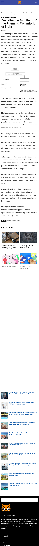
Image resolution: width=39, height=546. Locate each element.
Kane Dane (3, 30)
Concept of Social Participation (25, 267)
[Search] (36, 2)
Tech (3, 542)
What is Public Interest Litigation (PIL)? (27, 246)
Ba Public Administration (13, 220)
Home (2, 12)
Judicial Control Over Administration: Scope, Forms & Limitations (9, 247)
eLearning (7, 12)
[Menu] (2, 2)
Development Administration (18, 12)
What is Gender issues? (9, 267)
